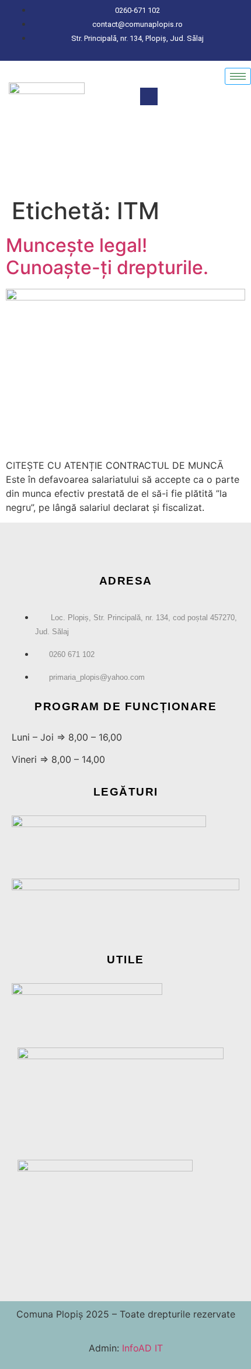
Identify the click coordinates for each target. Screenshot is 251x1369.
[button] (149, 96)
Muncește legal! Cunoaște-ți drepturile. (107, 256)
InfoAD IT (141, 1348)
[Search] (230, 148)
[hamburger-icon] (238, 76)
